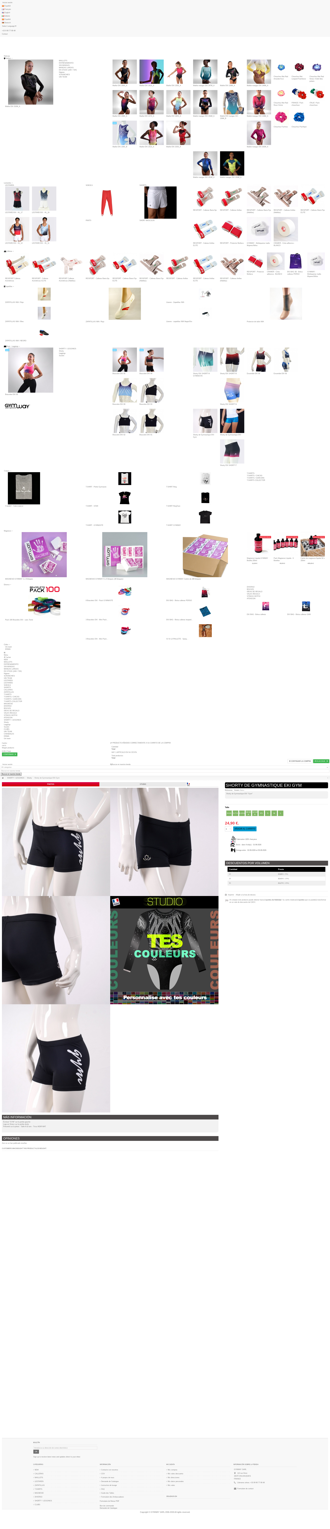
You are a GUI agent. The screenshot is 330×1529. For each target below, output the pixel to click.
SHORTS (142, 185)
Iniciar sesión (7, 2)
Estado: (237, 790)
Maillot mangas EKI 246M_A (257, 85)
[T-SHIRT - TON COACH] (24, 488)
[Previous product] (327, 778)
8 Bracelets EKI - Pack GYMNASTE (99, 600)
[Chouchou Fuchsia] (281, 117)
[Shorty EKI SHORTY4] (232, 390)
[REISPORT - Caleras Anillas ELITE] (205, 229)
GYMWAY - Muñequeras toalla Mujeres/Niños (314, 274)
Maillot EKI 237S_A (146, 116)
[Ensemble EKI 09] (259, 360)
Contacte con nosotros (109, 1470)
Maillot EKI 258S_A (120, 116)
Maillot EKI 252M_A (12, 106)
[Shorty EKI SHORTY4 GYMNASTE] (205, 360)
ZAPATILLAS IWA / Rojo (14, 302)
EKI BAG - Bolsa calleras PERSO (179, 600)
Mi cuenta (170, 1464)
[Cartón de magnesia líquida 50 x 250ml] (313, 544)
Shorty (61, 351)
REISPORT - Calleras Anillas (231, 210)
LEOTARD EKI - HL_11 (40, 243)
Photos (50, 784)
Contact (5, 34)
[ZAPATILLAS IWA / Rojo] (44, 294)
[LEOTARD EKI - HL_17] (17, 198)
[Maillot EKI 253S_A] (178, 133)
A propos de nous (107, 1477)
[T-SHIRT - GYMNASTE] (125, 517)
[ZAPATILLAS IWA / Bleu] (44, 313)
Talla (227, 807)
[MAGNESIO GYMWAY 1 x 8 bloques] (44, 554)
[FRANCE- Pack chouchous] (299, 93)
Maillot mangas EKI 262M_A (257, 147)
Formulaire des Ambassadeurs (112, 1497)
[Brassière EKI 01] (151, 421)
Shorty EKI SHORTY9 (228, 373)
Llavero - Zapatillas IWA (175, 302)
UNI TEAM (63, 77)
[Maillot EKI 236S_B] (125, 133)
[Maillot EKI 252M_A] (30, 82)
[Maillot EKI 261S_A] (151, 72)
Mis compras (172, 1470)
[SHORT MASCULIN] (160, 202)
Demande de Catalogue (110, 1481)
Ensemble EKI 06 (280, 373)
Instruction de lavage (109, 1485)
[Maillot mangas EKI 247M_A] (205, 72)
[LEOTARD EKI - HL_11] (44, 229)
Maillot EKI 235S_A (173, 85)
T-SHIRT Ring (171, 487)
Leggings (62, 353)
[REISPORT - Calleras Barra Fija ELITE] (313, 196)
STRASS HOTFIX (253, 596)
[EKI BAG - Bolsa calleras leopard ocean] (205, 611)
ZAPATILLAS (9, 692)
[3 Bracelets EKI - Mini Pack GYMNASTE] (125, 611)
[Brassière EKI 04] (151, 360)
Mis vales (171, 1485)
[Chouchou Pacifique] (299, 117)
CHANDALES (9, 734)
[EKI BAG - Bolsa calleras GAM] (306, 606)
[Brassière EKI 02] (125, 421)
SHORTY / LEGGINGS (67, 349)
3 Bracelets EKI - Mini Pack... (97, 620)
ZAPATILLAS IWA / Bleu (14, 321)
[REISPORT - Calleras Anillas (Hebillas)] (286, 196)
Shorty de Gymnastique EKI (230, 435)
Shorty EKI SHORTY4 (228, 404)
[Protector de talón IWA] (286, 304)
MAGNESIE (8, 704)
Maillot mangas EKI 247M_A (203, 85)
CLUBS (6, 729)
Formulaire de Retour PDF (109, 1501)
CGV (103, 1474)
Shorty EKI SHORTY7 (228, 465)
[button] (7, 644)
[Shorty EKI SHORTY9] (232, 360)
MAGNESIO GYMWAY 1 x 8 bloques (19, 579)
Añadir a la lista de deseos (246, 895)
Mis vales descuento (175, 1474)
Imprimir (230, 895)
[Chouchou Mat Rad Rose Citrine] (281, 93)
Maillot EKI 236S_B (120, 147)
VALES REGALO (253, 594)
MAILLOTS (63, 61)
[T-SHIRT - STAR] (125, 497)
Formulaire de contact (245, 1489)
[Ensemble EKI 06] (286, 360)
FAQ (103, 1489)
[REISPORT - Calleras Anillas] (232, 196)
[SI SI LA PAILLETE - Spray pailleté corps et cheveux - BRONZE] (205, 630)
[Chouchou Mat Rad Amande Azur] (281, 67)
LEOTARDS (9, 185)
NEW (6, 660)
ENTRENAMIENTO (66, 63)
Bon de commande (107, 1506)
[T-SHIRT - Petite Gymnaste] (125, 478)
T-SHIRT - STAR (92, 506)
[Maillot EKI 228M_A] (232, 72)
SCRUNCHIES (64, 75)
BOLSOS (250, 589)
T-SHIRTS (250, 473)
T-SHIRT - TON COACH (14, 506)
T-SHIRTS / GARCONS (255, 478)
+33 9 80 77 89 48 (8, 31)
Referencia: (229, 790)
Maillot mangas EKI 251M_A (203, 177)
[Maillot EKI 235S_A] (178, 72)
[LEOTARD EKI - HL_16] (44, 198)
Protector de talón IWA (255, 322)
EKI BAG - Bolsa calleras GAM (299, 614)
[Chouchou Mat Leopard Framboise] (299, 67)
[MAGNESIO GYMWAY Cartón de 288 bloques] (205, 554)
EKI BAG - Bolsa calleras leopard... (179, 620)
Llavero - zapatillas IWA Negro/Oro (179, 321)
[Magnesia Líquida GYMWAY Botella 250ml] (259, 544)
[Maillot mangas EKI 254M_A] (205, 102)
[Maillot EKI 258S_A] (125, 102)
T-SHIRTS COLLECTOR (256, 480)
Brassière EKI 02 (119, 435)
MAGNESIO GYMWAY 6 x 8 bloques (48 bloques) (104, 579)
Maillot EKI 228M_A (227, 85)
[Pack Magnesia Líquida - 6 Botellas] (286, 544)
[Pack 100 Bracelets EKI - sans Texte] (44, 602)
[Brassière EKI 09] (125, 390)
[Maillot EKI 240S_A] (178, 102)
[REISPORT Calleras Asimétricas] (17, 264)
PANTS (88, 220)
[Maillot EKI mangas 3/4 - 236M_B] (232, 102)
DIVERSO (250, 587)
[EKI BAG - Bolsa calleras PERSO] (205, 592)
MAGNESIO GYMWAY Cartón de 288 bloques (183, 579)
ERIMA (8, 649)
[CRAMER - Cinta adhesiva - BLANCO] (286, 229)
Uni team (8, 647)
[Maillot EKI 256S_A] (125, 72)
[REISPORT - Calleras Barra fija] (205, 196)
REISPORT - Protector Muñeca (232, 243)
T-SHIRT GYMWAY (173, 525)
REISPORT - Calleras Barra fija (205, 210)
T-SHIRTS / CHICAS (254, 476)
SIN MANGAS (64, 65)
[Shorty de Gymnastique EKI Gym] (205, 421)
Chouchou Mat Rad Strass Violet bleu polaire (317, 79)
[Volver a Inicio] (2, 778)
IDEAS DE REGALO (254, 592)
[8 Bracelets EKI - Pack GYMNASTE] (125, 592)
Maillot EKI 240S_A (173, 116)
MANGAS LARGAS (66, 68)
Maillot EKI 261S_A (146, 85)
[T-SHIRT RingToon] (205, 497)
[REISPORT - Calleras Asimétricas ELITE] (44, 264)
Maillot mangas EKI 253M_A (230, 177)
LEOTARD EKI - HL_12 (14, 243)
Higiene (61, 72)
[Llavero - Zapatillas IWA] (205, 294)
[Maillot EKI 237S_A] (151, 102)
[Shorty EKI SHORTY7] (232, 451)
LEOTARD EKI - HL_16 (40, 212)
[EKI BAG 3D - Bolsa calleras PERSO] (296, 261)
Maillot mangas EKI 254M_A (203, 116)
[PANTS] (107, 202)
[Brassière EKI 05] (30, 370)
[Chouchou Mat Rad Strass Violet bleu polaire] (317, 67)
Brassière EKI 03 (145, 404)
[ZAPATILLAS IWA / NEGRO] (44, 332)
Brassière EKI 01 (145, 435)
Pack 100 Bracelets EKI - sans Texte (19, 620)
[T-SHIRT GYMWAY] (205, 517)
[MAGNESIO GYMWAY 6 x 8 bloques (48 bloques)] (125, 554)
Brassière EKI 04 (145, 373)
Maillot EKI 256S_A (120, 85)
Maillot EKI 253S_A (173, 147)
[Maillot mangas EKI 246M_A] (259, 72)
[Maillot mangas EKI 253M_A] (232, 163)
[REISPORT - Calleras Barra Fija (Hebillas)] (259, 196)
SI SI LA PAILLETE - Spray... (177, 639)
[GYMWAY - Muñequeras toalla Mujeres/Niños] (259, 229)
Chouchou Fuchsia (281, 127)
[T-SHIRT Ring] (205, 478)
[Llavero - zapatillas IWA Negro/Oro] (205, 313)
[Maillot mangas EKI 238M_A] (259, 102)
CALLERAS (8, 690)
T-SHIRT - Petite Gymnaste (96, 487)
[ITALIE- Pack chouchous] (317, 93)
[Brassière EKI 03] (151, 390)
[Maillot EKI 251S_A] (151, 133)
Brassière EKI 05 (11, 394)
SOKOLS (89, 185)
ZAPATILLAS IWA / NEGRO (15, 341)
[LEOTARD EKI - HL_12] (17, 229)
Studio (143, 784)
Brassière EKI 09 (119, 404)
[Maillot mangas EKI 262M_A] (259, 133)
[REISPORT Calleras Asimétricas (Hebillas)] (71, 264)
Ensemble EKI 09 (253, 373)
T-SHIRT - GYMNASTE (94, 525)
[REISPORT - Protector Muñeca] (232, 229)
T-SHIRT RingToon (173, 506)
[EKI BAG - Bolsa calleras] (266, 606)
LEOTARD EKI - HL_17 (14, 212)
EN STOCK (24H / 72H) (68, 70)
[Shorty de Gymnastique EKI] (232, 421)
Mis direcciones (173, 1477)
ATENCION (251, 598)
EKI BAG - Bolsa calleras (256, 614)
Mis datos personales (176, 1481)
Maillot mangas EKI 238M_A (257, 116)
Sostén (61, 356)
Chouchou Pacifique (299, 127)
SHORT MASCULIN (146, 220)
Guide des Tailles (107, 1493)
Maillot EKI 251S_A (146, 147)
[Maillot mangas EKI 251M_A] (205, 163)
